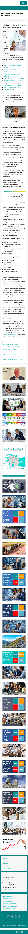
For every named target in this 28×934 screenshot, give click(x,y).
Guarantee (5, 352)
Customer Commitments (9, 347)
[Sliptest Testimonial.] (15, 107)
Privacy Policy (6, 863)
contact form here (16, 337)
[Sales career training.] (14, 657)
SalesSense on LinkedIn (9, 904)
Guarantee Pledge (7, 861)
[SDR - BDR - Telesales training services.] (14, 610)
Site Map (4, 858)
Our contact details (9, 89)
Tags (3, 342)
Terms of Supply (6, 868)
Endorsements (6, 349)
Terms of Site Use (7, 866)
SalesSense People (15, 352)
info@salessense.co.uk (13, 890)
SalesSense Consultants (9, 354)
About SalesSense (7, 344)
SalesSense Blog (7, 899)
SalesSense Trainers (8, 357)
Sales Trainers (18, 359)
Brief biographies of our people (12, 85)
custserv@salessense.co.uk (10, 335)
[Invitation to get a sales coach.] (14, 579)
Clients (16, 344)
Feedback (14, 349)
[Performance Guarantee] (14, 844)
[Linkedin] (15, 916)
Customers (20, 347)
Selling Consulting (7, 359)
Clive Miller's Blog (7, 901)
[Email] (19, 916)
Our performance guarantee (11, 87)
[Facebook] (8, 916)
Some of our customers (10, 70)
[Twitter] (12, 916)
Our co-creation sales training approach (14, 78)
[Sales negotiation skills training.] (14, 797)
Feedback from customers (11, 72)
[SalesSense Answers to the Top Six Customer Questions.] (15, 197)
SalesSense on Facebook (9, 906)
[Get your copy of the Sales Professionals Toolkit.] (14, 460)
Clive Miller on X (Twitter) (9, 909)
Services (17, 357)
